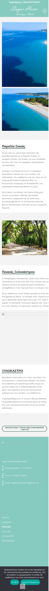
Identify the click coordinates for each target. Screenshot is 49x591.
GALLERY (6, 531)
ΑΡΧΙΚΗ (5, 517)
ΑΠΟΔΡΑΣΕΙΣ (8, 536)
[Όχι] (22, 586)
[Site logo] (24, 11)
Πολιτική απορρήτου (30, 582)
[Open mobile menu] (44, 11)
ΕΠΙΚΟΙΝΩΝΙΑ (8, 541)
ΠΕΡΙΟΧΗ (6, 527)
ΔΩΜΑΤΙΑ (6, 522)
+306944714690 (31, 2)
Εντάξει (14, 582)
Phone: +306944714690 (15, 475)
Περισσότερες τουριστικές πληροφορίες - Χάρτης (24, 429)
